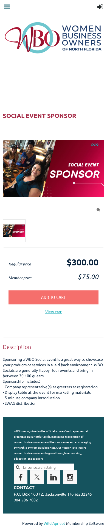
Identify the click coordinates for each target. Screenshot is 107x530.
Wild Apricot (54, 523)
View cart (53, 311)
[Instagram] (70, 477)
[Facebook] (20, 477)
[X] (37, 477)
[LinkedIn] (53, 477)
